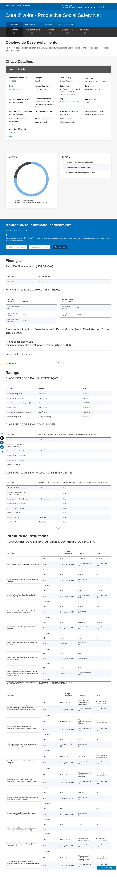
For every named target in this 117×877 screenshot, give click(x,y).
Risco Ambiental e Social (70, 111)
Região (63, 98)
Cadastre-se (60, 247)
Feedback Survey (106, 868)
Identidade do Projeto (18, 78)
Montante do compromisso (20, 111)
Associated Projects (17, 129)
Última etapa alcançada (44, 119)
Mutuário (89, 78)
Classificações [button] (67, 30)
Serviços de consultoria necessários (19, 120)
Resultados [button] (84, 30)
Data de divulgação (43, 86)
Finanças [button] (50, 30)
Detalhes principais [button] (32, 30)
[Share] (2, 443)
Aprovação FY (91, 98)
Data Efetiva (90, 86)
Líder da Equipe (66, 78)
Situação (38, 78)
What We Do (10, 5)
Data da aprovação (68, 86)
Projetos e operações (23, 5)
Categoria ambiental (43, 111)
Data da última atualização (71, 119)
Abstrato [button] (14, 30)
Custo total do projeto (19, 98)
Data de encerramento (94, 111)
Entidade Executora (43, 98)
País (11, 86)
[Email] (2, 433)
